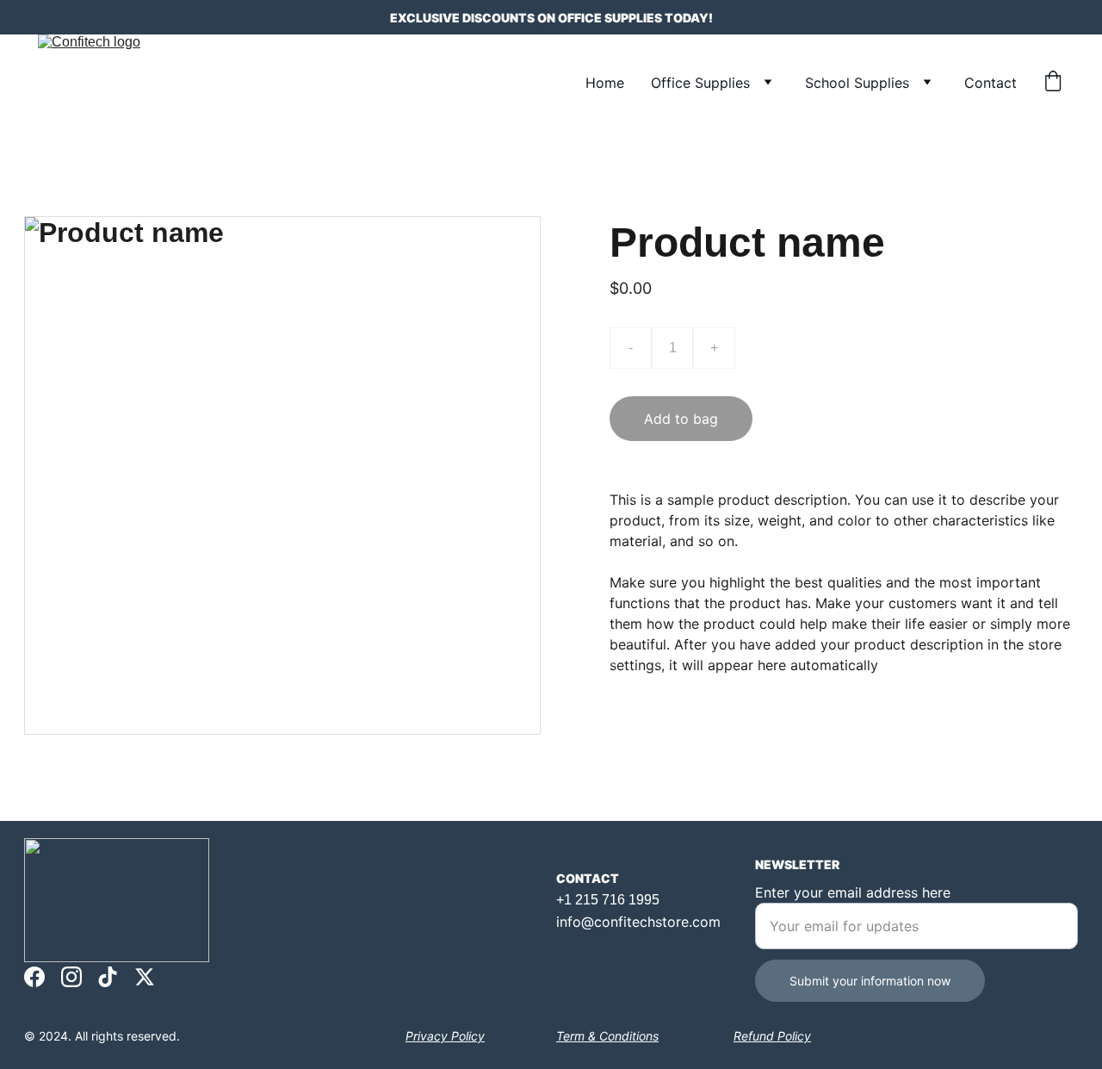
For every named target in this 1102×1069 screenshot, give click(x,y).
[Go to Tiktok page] (107, 976)
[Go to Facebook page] (34, 976)
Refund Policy (772, 1036)
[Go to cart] (1053, 83)
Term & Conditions (607, 1036)
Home (604, 82)
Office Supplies (700, 82)
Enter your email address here (852, 892)
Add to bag (681, 418)
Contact (990, 82)
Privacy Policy (445, 1036)
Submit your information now (869, 980)
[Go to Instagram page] (71, 976)
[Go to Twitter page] (144, 976)
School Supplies (857, 82)
